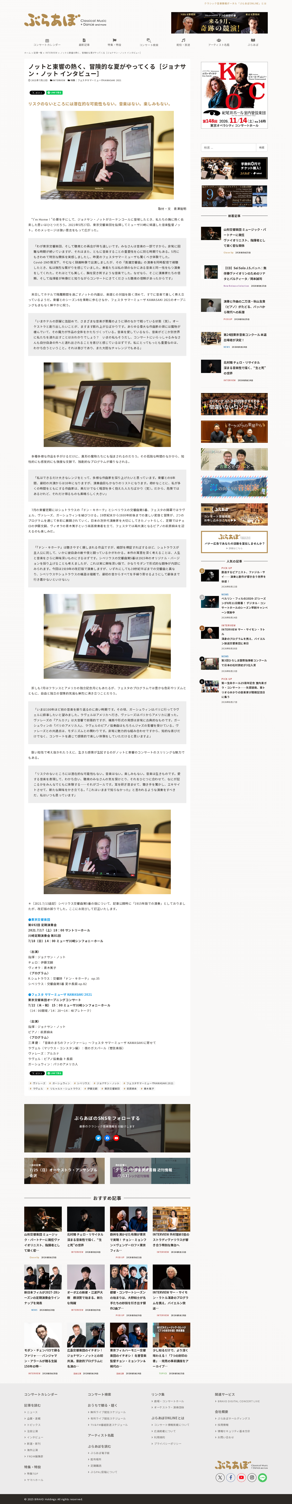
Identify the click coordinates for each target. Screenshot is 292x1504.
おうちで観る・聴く (103, 1405)
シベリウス (83, 1083)
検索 (261, 147)
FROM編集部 (35, 1456)
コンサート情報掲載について (172, 1425)
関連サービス (225, 1394)
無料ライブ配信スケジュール (108, 1412)
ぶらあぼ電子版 (100, 1453)
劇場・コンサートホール (169, 1401)
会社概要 (221, 1411)
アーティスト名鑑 (101, 1435)
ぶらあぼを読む (99, 1446)
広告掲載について (165, 1431)
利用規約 (159, 1437)
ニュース (32, 1412)
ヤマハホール (35, 1480)
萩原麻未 (131, 1088)
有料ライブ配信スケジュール (108, 1418)
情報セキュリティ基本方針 (234, 1431)
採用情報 (223, 1425)
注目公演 (32, 1431)
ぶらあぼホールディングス (234, 1418)
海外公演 (32, 1450)
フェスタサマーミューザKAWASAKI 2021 (150, 1083)
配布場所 (96, 1459)
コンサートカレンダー (41, 1394)
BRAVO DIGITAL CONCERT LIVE (239, 1401)
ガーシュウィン (61, 1083)
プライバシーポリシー (167, 1443)
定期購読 (96, 1465)
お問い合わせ (226, 1437)
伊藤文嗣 (92, 1088)
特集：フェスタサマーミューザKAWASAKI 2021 (96, 80)
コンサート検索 (99, 1394)
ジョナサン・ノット (108, 1083)
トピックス (34, 1425)
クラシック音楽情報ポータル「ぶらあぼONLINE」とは (235, 3)
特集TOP (32, 1473)
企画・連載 (34, 1418)
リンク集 (158, 1394)
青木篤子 (148, 1088)
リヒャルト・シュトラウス (64, 1088)
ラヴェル (37, 1088)
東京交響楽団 (112, 1088)
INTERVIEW (59, 80)
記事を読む (32, 1405)
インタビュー (35, 1437)
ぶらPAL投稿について (104, 1472)
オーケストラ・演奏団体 (169, 1407)
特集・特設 (32, 1467)
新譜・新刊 (34, 1443)
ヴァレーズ (38, 1083)
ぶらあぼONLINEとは (167, 1418)
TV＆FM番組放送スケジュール (109, 1425)
